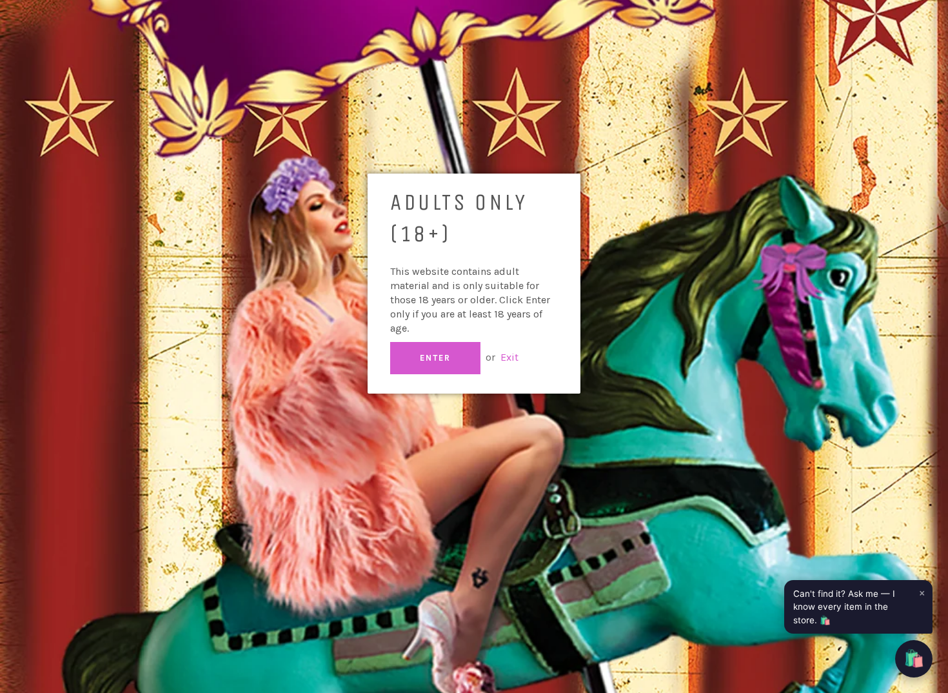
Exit (509, 357)
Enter (435, 358)
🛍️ (914, 658)
